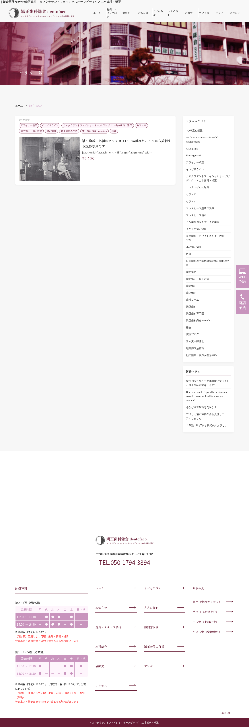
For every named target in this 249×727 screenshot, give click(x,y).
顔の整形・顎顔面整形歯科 (201, 355)
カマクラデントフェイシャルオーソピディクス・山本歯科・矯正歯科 (41, 12)
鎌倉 (188, 327)
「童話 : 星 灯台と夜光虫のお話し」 (206, 425)
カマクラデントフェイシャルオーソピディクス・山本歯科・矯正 (207, 178)
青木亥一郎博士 (195, 341)
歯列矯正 (191, 285)
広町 (188, 254)
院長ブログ (192, 334)
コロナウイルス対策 (197, 187)
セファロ (191, 194)
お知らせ (235, 13)
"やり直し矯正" (195, 130)
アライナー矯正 (195, 162)
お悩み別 (143, 13)
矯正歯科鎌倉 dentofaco (199, 320)
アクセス (204, 13)
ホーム (97, 13)
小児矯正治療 (193, 247)
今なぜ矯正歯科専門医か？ (202, 407)
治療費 (189, 13)
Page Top (225, 713)
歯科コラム (192, 299)
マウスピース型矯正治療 (200, 208)
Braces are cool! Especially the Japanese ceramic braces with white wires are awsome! (206, 396)
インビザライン (195, 169)
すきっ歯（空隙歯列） (207, 632)
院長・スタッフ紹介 (112, 12)
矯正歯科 (191, 306)
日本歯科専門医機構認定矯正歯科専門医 (207, 263)
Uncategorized (193, 155)
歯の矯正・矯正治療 (197, 278)
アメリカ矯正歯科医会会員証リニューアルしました (207, 416)
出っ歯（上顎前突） (205, 622)
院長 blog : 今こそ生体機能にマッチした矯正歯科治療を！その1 (207, 383)
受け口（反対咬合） (205, 612)
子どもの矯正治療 (196, 229)
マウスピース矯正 (196, 215)
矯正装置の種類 (154, 646)
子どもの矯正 (158, 13)
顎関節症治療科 (195, 348)
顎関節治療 (151, 627)
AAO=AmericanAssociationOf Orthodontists (202, 139)
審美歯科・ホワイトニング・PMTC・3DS (207, 238)
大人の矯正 (173, 13)
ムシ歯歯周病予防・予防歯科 (202, 222)
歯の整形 (191, 272)
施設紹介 (127, 13)
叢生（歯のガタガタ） (207, 602)
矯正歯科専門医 (195, 313)
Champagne (192, 148)
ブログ (219, 13)
